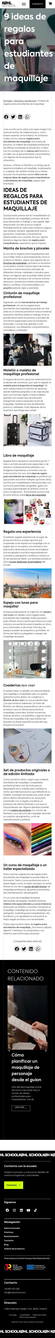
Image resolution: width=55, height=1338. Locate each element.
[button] (6, 117)
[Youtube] (28, 1210)
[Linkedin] (21, 1210)
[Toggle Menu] (24, 4)
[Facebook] (7, 1210)
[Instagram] (14, 1210)
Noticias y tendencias (25, 101)
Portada (7, 101)
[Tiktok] (35, 1210)
